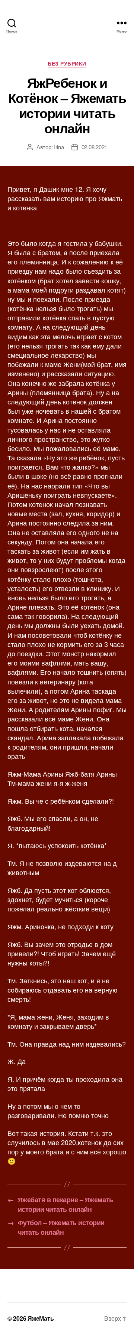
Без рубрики (67, 63)
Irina (59, 147)
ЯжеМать (41, 1318)
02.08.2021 (94, 147)
